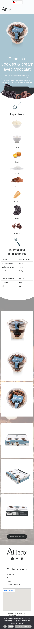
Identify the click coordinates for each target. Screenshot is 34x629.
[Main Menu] (29, 9)
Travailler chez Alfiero (13, 584)
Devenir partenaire (12, 578)
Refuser (10, 626)
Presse (9, 581)
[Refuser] (32, 622)
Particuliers (10, 575)
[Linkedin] (21, 558)
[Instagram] (17, 558)
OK (5, 626)
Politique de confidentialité (23, 626)
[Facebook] (12, 558)
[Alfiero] (7, 9)
